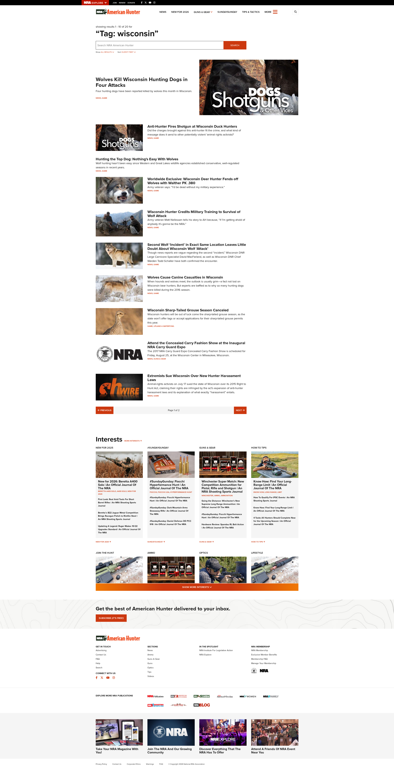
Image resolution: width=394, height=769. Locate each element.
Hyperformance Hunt (181, 492)
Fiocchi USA (163, 492)
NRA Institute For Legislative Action (216, 650)
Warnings (150, 764)
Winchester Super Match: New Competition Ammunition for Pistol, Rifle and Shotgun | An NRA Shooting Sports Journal (223, 486)
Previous (105, 410)
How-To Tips (259, 447)
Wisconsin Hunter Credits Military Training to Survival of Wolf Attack (193, 214)
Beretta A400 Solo (107, 491)
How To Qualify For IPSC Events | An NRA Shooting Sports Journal (274, 499)
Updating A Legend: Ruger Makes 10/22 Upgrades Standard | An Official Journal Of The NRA (119, 529)
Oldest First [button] (127, 52)
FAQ (98, 659)
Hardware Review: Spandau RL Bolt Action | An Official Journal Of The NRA (223, 526)
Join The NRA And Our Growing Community (169, 751)
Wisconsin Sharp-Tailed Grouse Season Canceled (188, 310)
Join (115, 2)
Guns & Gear (202, 12)
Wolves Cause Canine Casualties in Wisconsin (185, 277)
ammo (217, 495)
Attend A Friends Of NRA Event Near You (273, 751)
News (162, 12)
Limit (279, 492)
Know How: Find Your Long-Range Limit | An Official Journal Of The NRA (272, 484)
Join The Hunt (105, 553)
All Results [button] (106, 52)
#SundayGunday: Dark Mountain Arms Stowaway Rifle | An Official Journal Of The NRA (169, 511)
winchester (207, 495)
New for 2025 (102, 541)
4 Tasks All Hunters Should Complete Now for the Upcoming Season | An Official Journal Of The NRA (274, 521)
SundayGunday (227, 12)
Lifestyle (257, 553)
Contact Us (101, 654)
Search (234, 45)
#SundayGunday (158, 447)
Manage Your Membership (263, 663)
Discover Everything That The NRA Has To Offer (220, 751)
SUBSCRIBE (111, 618)
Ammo (151, 553)
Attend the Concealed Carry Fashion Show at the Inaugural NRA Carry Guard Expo (196, 345)
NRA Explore (205, 654)
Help (98, 663)
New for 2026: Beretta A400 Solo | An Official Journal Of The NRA (117, 484)
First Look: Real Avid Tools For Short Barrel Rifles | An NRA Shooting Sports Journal (117, 502)
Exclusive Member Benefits (264, 654)
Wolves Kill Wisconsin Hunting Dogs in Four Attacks (142, 82)
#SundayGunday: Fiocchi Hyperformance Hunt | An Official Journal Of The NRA (169, 484)
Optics (203, 553)
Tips (149, 672)
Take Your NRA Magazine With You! (117, 751)
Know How (258, 492)
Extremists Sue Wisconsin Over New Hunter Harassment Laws (194, 378)
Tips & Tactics (251, 12)
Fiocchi (153, 492)
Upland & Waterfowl (164, 326)
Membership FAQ (259, 659)
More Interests (132, 440)
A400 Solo (122, 491)
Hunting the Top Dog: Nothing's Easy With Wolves (137, 159)
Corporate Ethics (134, 764)
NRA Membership (259, 650)
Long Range (271, 492)
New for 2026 (180, 12)
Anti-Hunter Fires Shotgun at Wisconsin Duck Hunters (192, 126)
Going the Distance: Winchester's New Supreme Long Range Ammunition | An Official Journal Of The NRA (221, 504)
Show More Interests (213, 587)
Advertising (101, 650)
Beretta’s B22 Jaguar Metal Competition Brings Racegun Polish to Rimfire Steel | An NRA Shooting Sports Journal (118, 516)
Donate (131, 2)
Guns (150, 663)
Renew (122, 2)
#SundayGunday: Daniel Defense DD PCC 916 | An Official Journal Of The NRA (170, 522)
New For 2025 (104, 447)
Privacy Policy (101, 764)
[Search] (295, 12)
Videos (150, 676)
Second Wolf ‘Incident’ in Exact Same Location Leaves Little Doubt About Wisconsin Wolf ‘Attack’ (196, 246)
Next (241, 410)
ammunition (227, 495)
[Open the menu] (275, 11)
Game (104, 98)
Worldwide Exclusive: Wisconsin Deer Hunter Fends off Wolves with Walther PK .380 (192, 181)
